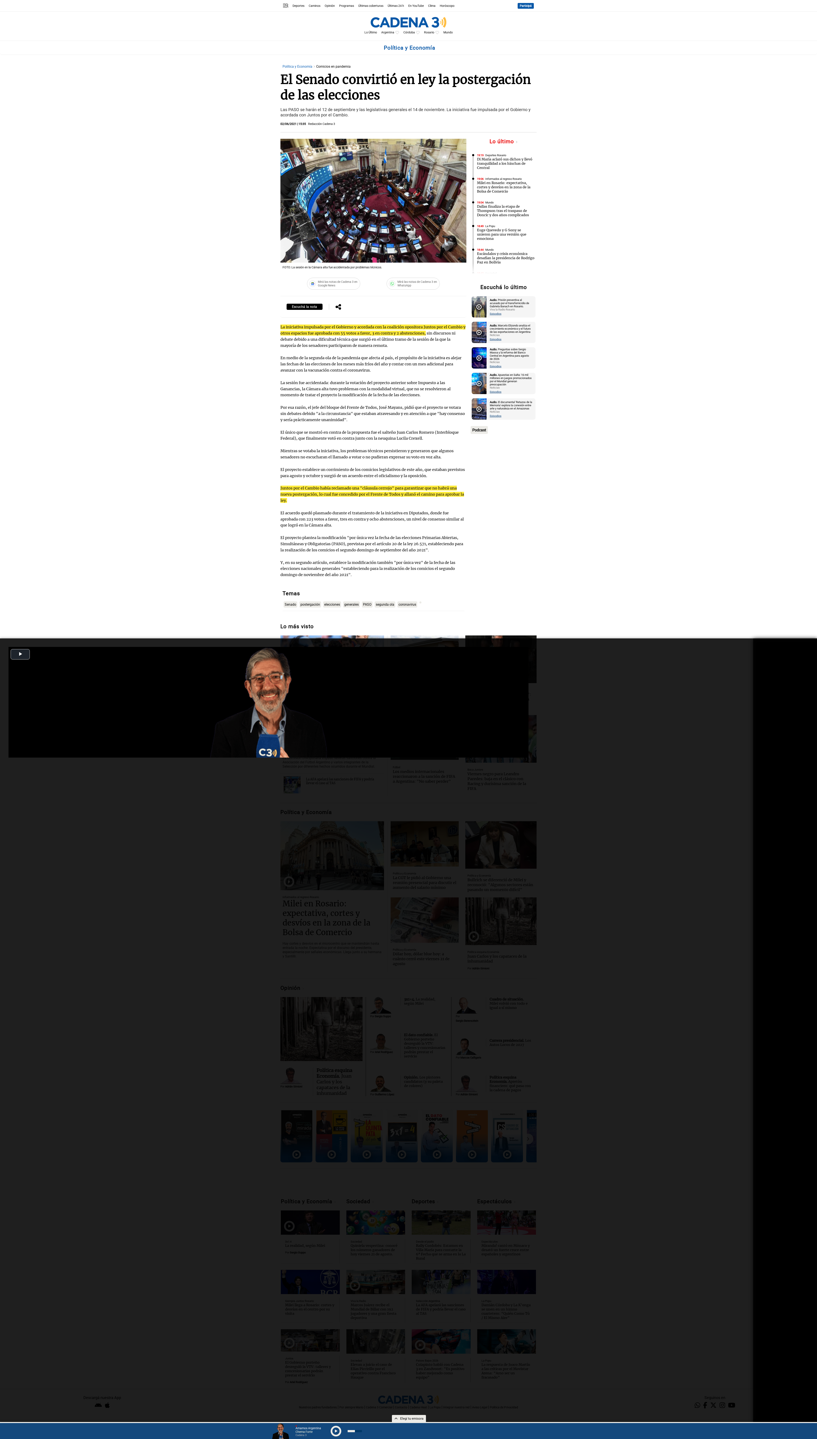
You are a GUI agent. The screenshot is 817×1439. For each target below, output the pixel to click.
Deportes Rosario (495, 155)
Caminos (314, 6)
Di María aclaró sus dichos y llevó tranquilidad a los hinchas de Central (504, 163)
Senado (290, 604)
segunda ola (385, 604)
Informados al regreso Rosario (503, 178)
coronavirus (407, 604)
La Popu (490, 226)
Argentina (387, 32)
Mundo (448, 32)
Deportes (298, 6)
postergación (310, 604)
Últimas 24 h (396, 6)
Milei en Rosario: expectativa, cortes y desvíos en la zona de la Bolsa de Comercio (503, 187)
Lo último (503, 141)
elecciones (332, 604)
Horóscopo (447, 6)
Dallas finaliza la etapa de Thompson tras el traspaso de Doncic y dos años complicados (503, 210)
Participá (526, 6)
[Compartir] (338, 307)
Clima (432, 6)
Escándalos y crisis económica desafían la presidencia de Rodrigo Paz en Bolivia (505, 258)
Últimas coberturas (370, 6)
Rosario (429, 32)
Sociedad (491, 273)
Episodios (495, 313)
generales (351, 604)
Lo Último (370, 32)
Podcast (479, 430)
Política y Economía (298, 66)
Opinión (330, 6)
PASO (367, 604)
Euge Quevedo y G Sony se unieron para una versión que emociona (501, 234)
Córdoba (409, 32)
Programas (346, 6)
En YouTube (416, 6)
